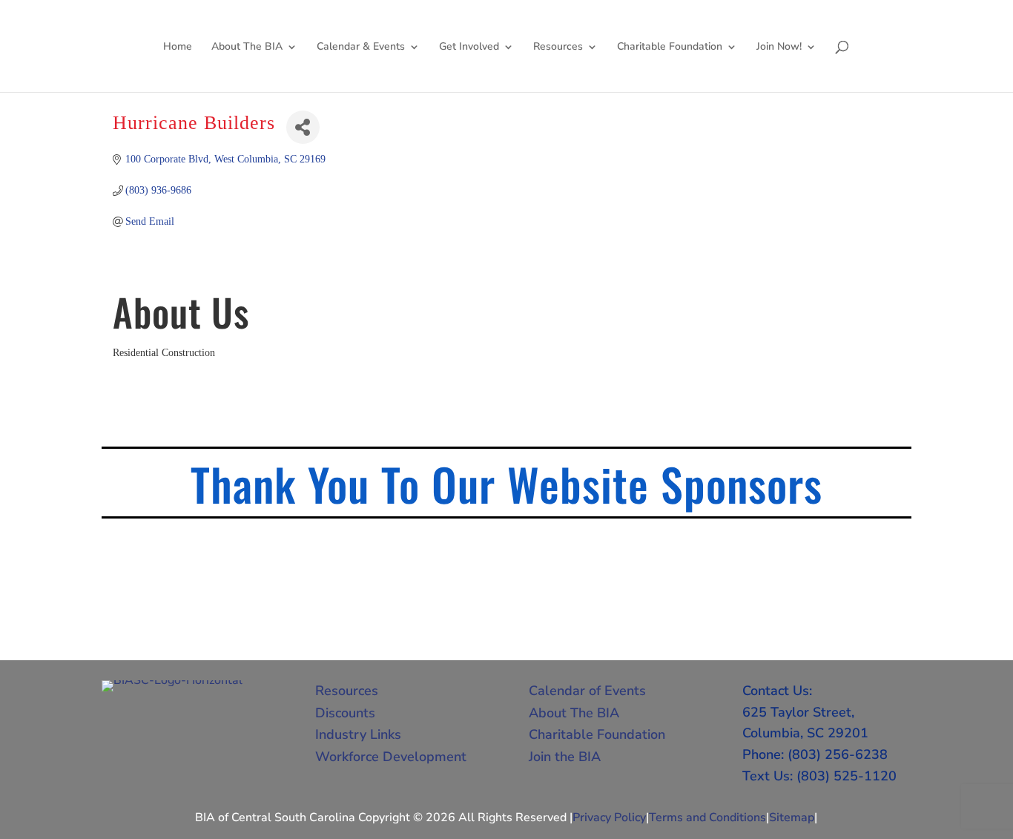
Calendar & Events (361, 47)
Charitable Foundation (669, 47)
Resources (558, 47)
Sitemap (791, 817)
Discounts (345, 713)
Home (177, 47)
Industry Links (358, 734)
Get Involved (469, 47)
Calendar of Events (587, 691)
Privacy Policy (609, 817)
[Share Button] (303, 127)
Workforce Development (390, 757)
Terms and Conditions (707, 817)
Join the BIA (565, 757)
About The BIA (247, 47)
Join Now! (779, 47)
